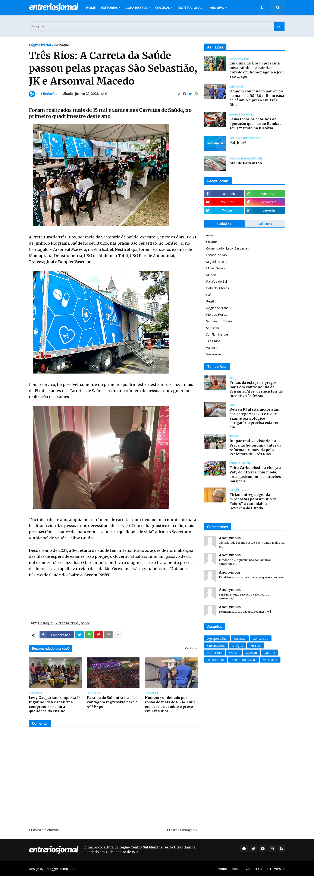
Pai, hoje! (237, 143)
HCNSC (256, 645)
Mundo (211, 275)
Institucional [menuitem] (190, 7)
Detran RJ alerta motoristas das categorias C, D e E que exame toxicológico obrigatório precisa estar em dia (255, 418)
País (209, 294)
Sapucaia (212, 328)
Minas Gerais (215, 268)
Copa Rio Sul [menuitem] (136, 7)
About (236, 868)
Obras (233, 652)
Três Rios (213, 341)
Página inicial (40, 45)
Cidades (224, 224)
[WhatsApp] (196, 94)
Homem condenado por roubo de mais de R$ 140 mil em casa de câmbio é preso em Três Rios (170, 704)
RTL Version (276, 868)
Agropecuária (217, 638)
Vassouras (214, 354)
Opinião (251, 652)
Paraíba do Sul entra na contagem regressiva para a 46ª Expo (112, 702)
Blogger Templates (61, 868)
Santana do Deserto (221, 321)
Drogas (237, 645)
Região (211, 301)
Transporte (215, 659)
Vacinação (270, 659)
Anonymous (230, 538)
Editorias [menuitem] (109, 7)
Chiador (211, 241)
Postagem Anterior (45, 830)
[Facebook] (184, 94)
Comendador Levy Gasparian (227, 248)
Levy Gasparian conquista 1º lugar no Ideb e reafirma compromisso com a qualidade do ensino (54, 704)
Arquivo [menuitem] (217, 7)
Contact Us (254, 868)
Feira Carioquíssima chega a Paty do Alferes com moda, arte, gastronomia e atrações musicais (255, 474)
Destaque (61, 45)
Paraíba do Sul (216, 281)
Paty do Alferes (217, 288)
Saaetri (269, 652)
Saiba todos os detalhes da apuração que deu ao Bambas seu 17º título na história (255, 123)
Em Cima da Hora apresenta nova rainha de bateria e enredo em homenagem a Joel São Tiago (256, 70)
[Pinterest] (98, 634)
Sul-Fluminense (217, 334)
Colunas (265, 224)
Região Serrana (217, 308)
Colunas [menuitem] (162, 7)
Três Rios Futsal (243, 659)
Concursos (260, 638)
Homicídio (214, 652)
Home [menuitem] (91, 7)
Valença (211, 347)
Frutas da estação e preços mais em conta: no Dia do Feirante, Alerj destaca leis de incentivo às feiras (256, 389)
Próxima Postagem (181, 830)
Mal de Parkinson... (246, 163)
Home (222, 868)
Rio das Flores (216, 314)
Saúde (85, 623)
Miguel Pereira (216, 261)
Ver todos (191, 648)
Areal (210, 235)
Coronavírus (216, 645)
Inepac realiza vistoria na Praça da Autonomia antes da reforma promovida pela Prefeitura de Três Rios (255, 447)
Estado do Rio (216, 255)
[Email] (108, 634)
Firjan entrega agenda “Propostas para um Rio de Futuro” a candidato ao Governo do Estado (253, 501)
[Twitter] (190, 94)
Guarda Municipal (66, 623)
